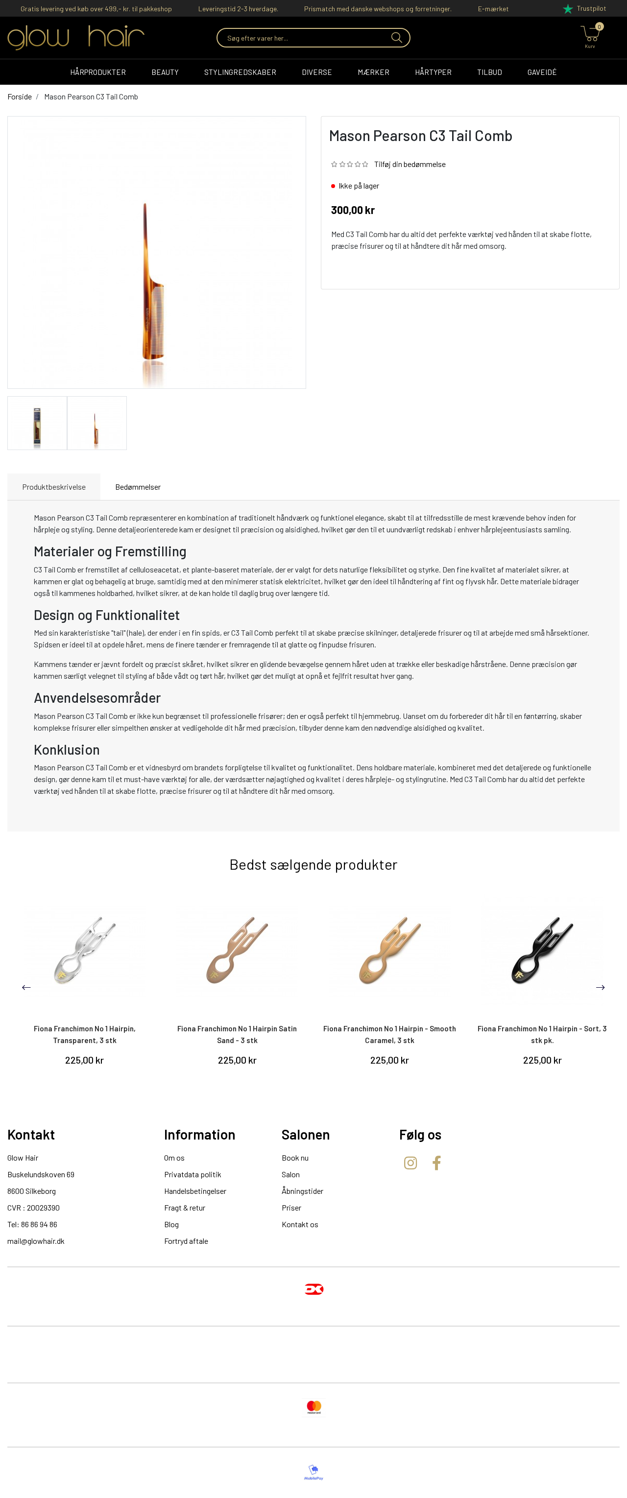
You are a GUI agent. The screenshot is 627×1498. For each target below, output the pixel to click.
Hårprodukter (98, 72)
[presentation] (26, 987)
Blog (171, 1224)
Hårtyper (433, 72)
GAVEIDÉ (542, 72)
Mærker (373, 72)
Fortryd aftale (186, 1240)
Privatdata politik (192, 1174)
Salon (291, 1174)
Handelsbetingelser (195, 1190)
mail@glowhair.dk (36, 1240)
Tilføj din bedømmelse (410, 163)
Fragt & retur (184, 1207)
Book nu (295, 1157)
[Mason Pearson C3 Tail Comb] (37, 421)
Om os (174, 1157)
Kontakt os (300, 1224)
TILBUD (489, 72)
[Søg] (396, 38)
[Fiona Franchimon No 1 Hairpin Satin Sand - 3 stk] (237, 951)
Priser (291, 1207)
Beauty (165, 72)
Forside (19, 96)
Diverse (317, 72)
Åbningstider (302, 1190)
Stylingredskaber (240, 72)
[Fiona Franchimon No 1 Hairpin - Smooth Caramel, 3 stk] (390, 951)
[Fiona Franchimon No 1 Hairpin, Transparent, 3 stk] (85, 951)
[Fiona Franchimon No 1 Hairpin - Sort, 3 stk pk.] (543, 951)
